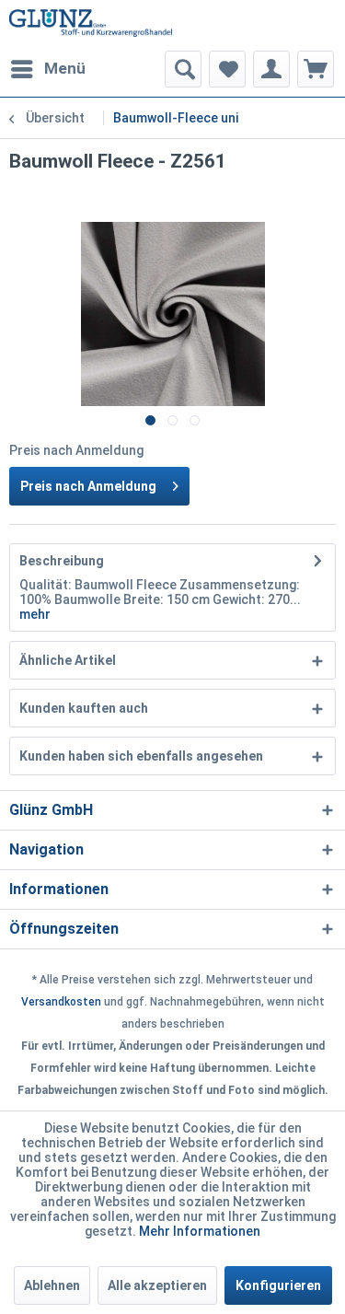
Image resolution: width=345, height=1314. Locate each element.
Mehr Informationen (199, 1231)
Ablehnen (52, 1285)
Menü (65, 68)
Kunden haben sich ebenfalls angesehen (141, 756)
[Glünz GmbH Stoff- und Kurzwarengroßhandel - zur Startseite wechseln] (91, 25)
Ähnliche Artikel (67, 660)
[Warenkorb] (315, 69)
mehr (35, 614)
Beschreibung (61, 560)
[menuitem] (47, 69)
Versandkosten (61, 1001)
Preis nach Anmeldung (88, 486)
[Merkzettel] (227, 69)
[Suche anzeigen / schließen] (183, 69)
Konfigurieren (278, 1285)
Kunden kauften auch (83, 708)
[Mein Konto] (271, 69)
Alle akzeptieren (157, 1285)
